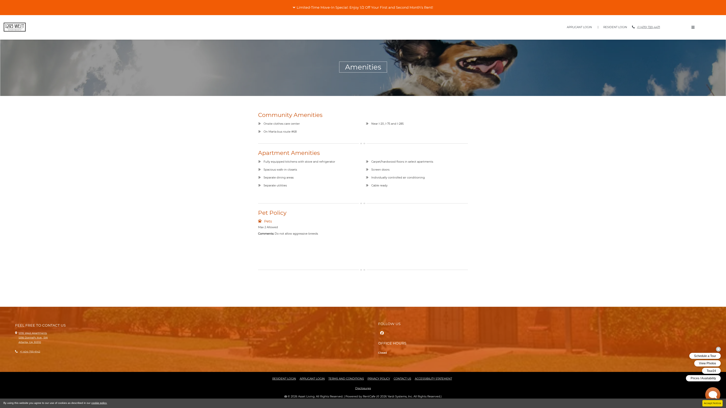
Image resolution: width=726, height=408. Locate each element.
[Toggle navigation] (693, 27)
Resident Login (617, 27)
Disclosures (365, 388)
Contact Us (402, 378)
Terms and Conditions (346, 378)
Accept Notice (712, 403)
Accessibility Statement (433, 378)
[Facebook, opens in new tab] (382, 333)
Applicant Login (581, 27)
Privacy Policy (379, 378)
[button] (363, 7)
